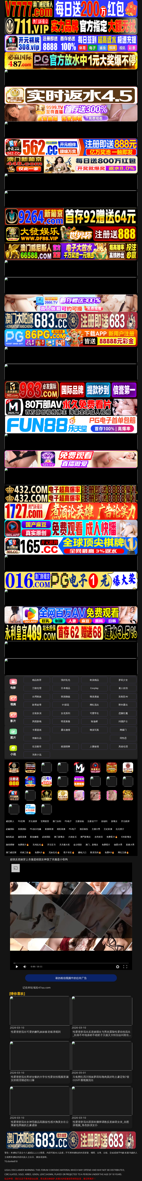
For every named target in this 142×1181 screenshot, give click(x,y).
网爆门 (123, 729)
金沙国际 (77, 844)
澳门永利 (57, 821)
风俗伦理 (123, 746)
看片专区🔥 (68, 852)
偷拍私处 (10, 836)
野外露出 (123, 704)
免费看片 (106, 844)
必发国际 (46, 836)
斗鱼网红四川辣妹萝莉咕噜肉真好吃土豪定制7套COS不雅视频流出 (101, 1078)
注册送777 (92, 821)
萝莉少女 (123, 679)
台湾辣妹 (36, 696)
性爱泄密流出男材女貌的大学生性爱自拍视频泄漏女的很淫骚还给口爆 (40, 1078)
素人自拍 (123, 688)
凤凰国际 (22, 829)
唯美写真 (94, 729)
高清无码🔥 (95, 852)
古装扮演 (36, 713)
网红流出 (94, 704)
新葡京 (114, 821)
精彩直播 (61, 829)
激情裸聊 (10, 844)
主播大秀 (96, 829)
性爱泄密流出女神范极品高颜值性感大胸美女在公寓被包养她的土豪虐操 (40, 1123)
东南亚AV (123, 696)
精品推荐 (36, 679)
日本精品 (65, 688)
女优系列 (65, 713)
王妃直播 (108, 829)
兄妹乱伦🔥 (54, 852)
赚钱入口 (82, 852)
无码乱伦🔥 (38, 844)
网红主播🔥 (123, 852)
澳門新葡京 (85, 836)
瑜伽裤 (94, 721)
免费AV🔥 (109, 852)
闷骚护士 (123, 721)
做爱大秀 (118, 844)
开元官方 (51, 844)
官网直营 (45, 821)
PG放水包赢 (35, 829)
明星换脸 (65, 721)
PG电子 (68, 821)
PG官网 (21, 821)
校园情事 (65, 746)
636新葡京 (126, 836)
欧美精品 (94, 679)
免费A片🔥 (40, 852)
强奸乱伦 (65, 679)
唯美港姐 (94, 696)
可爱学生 (94, 713)
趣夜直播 (22, 836)
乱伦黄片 (120, 829)
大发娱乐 (72, 836)
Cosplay (94, 688)
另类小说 (36, 754)
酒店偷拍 (84, 829)
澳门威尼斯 (11, 852)
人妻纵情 (94, 746)
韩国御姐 (65, 696)
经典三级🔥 (25, 852)
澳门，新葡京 (92, 844)
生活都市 (36, 746)
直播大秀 (130, 844)
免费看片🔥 (112, 836)
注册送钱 (80, 821)
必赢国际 (10, 829)
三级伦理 (36, 688)
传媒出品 (36, 738)
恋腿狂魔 (123, 713)
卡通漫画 (36, 729)
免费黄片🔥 (23, 844)
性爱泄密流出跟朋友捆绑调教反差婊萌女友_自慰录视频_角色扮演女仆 (101, 1123)
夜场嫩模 (34, 836)
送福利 (104, 821)
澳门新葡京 (59, 836)
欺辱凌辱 (36, 704)
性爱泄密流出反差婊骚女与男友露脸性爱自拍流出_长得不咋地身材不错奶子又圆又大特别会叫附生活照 (101, 1035)
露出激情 (65, 729)
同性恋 (123, 738)
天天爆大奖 (64, 844)
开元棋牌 (33, 821)
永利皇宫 (99, 836)
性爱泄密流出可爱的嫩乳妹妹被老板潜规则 (36, 1031)
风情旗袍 (36, 721)
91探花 (65, 704)
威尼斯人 (10, 821)
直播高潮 (49, 829)
